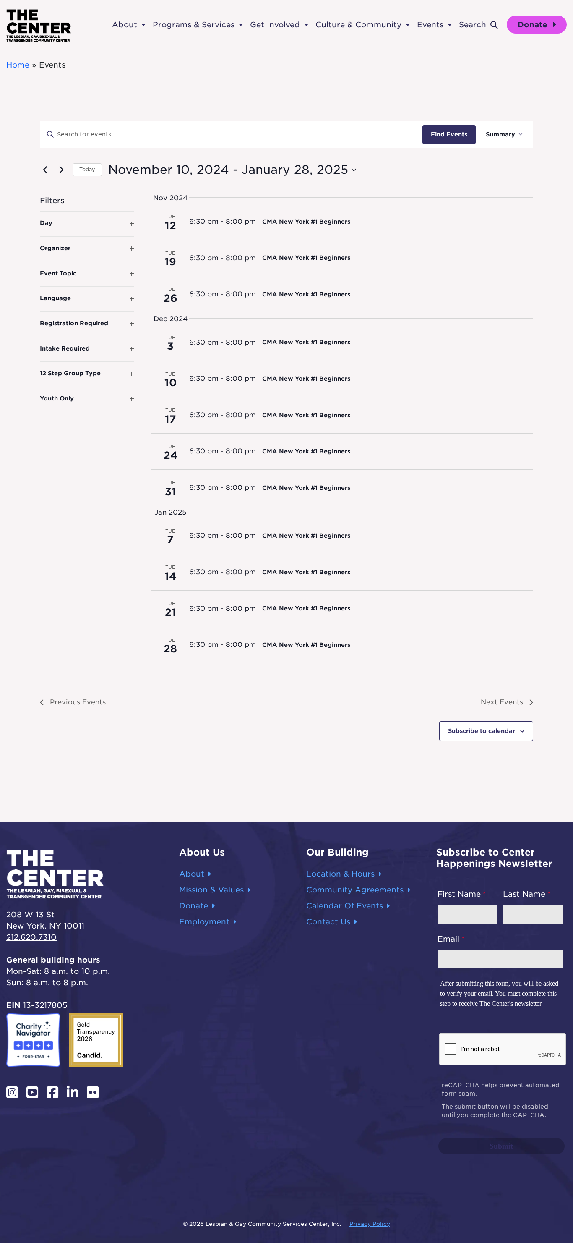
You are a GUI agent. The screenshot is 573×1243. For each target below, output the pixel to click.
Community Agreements (355, 889)
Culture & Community (358, 24)
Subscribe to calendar (481, 730)
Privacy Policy (369, 1224)
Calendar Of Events (344, 905)
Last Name (524, 894)
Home (17, 64)
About (124, 24)
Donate (534, 24)
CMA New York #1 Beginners (306, 221)
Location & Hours (340, 873)
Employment (204, 921)
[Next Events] (61, 170)
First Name (459, 894)
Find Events (449, 134)
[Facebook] (52, 1092)
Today (87, 169)
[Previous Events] (45, 170)
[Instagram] (12, 1092)
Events (430, 24)
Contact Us (328, 921)
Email (448, 938)
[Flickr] (93, 1092)
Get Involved (275, 24)
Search (472, 24)
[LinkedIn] (72, 1092)
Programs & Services (193, 24)
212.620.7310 (31, 937)
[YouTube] (32, 1092)
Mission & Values (211, 889)
